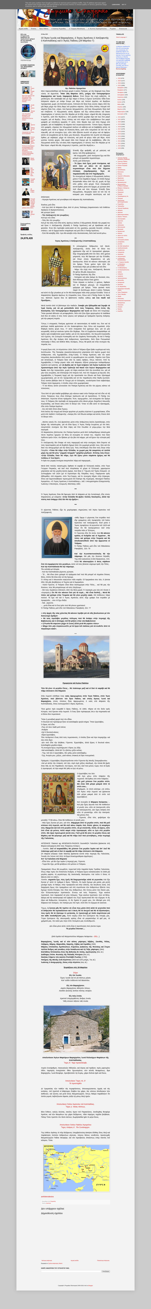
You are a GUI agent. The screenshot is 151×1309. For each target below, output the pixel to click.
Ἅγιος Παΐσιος (43, 28)
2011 (119, 143)
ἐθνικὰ (119, 296)
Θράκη (119, 167)
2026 (119, 78)
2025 (119, 80)
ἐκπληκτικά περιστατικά (124, 300)
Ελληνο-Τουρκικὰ (122, 165)
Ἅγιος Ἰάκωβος (122, 294)
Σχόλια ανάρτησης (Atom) (55, 1263)
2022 (119, 117)
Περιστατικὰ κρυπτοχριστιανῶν (123, 201)
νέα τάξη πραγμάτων (123, 246)
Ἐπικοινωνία (123, 28)
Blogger (90, 1285)
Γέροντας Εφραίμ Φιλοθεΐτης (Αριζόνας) (124, 158)
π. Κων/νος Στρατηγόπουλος (97, 28)
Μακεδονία (121, 178)
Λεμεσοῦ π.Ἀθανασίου (124, 176)
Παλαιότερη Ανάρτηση (103, 1260)
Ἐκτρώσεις (120, 305)
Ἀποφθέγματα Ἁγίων (33, 180)
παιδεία (120, 272)
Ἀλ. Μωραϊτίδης (122, 286)
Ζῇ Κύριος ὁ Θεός (32, 190)
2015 (119, 134)
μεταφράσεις (121, 242)
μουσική (120, 244)
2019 (119, 124)
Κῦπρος (120, 174)
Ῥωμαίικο (113, 28)
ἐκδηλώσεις (121, 298)
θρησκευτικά (121, 231)
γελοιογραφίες (121, 219)
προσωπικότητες (122, 278)
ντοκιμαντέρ (121, 252)
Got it (124, 4)
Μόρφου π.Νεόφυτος (123, 188)
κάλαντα (120, 233)
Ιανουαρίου (121, 114)
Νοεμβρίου (121, 90)
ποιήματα (120, 274)
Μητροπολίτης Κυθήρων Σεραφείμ (123, 185)
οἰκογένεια (120, 254)
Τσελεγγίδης (121, 206)
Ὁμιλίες (120, 309)
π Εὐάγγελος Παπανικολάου (122, 259)
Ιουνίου (120, 102)
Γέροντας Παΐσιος (122, 161)
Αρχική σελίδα (74, 1260)
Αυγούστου (121, 97)
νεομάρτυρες (121, 250)
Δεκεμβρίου (121, 87)
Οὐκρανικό (121, 192)
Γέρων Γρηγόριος (122, 163)
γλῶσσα (120, 223)
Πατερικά (120, 198)
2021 (119, 119)
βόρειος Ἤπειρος (122, 216)
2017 (119, 129)
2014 (119, 136)
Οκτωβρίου (121, 92)
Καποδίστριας (121, 169)
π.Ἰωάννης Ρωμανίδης (58, 28)
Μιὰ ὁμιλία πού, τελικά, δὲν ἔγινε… (32, 171)
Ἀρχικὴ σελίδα (23, 28)
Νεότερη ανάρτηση (47, 1260)
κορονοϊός (120, 237)
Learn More (116, 4)
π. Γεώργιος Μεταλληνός (77, 28)
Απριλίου (120, 107)
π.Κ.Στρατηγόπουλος (123, 270)
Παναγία (120, 194)
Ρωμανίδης (121, 204)
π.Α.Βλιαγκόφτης (122, 267)
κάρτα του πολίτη (122, 235)
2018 (119, 126)
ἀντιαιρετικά (121, 282)
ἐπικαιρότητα (121, 302)
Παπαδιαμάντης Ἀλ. (123, 196)
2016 (119, 131)
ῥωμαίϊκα (120, 311)
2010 (119, 146)
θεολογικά (120, 229)
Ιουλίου (120, 99)
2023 (119, 85)
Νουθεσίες (120, 190)
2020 (119, 122)
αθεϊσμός (120, 210)
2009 (119, 148)
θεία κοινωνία (121, 227)
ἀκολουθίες (121, 280)
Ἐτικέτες (33, 28)
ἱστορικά (120, 307)
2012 (119, 141)
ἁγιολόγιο (48, 1203)
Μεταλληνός (121, 180)
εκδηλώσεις (121, 225)
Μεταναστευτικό (122, 182)
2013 (119, 138)
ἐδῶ (95, 936)
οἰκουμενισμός (122, 256)
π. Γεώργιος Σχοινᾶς (123, 262)
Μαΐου (119, 104)
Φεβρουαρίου (121, 111)
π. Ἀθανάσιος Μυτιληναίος (121, 264)
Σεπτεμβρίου (121, 95)
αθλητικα (120, 212)
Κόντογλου (121, 172)
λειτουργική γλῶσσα (123, 239)
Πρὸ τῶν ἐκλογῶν (33, 213)
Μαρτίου (120, 109)
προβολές (120, 276)
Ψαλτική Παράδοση (123, 208)
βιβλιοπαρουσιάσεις (123, 214)
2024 (119, 83)
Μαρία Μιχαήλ (33, 159)
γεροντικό (120, 221)
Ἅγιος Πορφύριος (122, 292)
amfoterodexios (47, 1197)
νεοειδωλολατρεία (122, 248)
